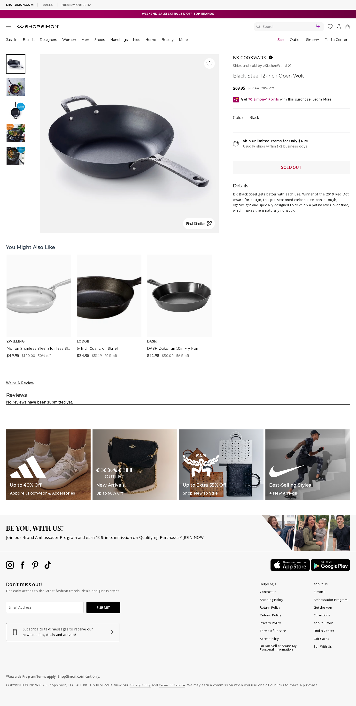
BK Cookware (249, 57)
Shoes (99, 40)
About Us (321, 584)
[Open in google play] (330, 569)
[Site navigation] (8, 27)
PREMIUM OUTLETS (76, 4)
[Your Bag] (347, 27)
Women (69, 40)
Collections (322, 615)
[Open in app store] (291, 569)
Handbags (119, 40)
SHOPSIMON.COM (19, 4)
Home (150, 40)
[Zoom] (129, 141)
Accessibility (269, 638)
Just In (11, 40)
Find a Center (336, 40)
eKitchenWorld (275, 65)
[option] (129, 143)
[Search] (289, 26)
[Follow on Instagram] (10, 567)
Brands (28, 40)
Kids (136, 40)
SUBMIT (103, 607)
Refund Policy (270, 615)
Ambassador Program (331, 599)
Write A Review (20, 383)
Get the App (323, 607)
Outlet (295, 40)
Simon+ (312, 40)
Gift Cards (321, 638)
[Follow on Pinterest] (35, 567)
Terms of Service (273, 630)
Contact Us (268, 592)
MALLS (47, 4)
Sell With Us (323, 646)
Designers (48, 40)
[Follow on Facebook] (23, 567)
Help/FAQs (268, 584)
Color (246, 117)
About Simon (323, 623)
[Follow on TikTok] (48, 567)
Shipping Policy (271, 599)
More (183, 40)
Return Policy (270, 607)
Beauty (168, 40)
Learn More (322, 99)
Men (85, 40)
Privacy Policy (270, 623)
